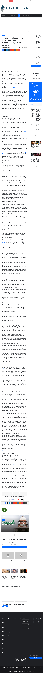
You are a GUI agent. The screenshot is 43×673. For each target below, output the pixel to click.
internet (4, 494)
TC (28, 628)
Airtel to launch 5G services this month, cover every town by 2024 (38, 37)
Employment (25, 15)
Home (2, 15)
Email (3, 600)
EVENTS (2, 628)
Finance (3, 622)
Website (16, 600)
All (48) (36, 65)
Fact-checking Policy (11, 671)
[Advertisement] (21, 24)
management (8, 412)
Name (3, 597)
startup (23, 628)
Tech (21, 15)
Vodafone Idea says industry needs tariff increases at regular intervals (38, 49)
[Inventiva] (14, 8)
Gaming (3, 640)
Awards (27, 671)
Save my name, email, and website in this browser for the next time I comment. (13, 604)
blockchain (14, 464)
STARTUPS (2, 635)
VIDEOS (2, 652)
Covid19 (24, 621)
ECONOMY (27, 621)
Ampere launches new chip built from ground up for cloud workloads (38, 120)
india (28, 624)
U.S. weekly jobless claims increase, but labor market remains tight (38, 55)
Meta (15, 494)
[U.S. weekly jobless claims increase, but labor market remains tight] (33, 54)
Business (8, 15)
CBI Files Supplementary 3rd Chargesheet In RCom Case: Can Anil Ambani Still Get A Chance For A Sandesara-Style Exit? (14, 576)
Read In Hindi (30, 15)
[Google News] (12, 500)
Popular (31, 104)
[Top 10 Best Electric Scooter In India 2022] (33, 130)
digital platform (14, 87)
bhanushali (4, 47)
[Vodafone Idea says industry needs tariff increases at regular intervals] (33, 48)
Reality (7, 496)
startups (26, 628)
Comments (39, 104)
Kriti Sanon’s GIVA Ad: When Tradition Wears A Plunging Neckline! (33, 146)
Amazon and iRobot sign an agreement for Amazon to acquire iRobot (38, 43)
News (26, 627)
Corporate (3, 619)
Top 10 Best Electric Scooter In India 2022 (38, 130)
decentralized (12, 267)
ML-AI (2, 643)
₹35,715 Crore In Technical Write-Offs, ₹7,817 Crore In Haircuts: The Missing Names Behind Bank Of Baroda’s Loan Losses (23, 576)
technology (15, 496)
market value (10, 494)
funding (23, 624)
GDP (2, 623)
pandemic (29, 627)
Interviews (15, 15)
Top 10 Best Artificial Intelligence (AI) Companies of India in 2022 (38, 109)
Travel (2, 647)
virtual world (22, 496)
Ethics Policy (15, 671)
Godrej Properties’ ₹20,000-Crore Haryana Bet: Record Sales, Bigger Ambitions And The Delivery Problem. (5, 576)
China (26, 618)
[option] (15, 523)
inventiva (26, 625)
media (23, 627)
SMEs (2, 626)
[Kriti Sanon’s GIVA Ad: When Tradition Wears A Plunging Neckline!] (33, 142)
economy (3, 242)
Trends (19, 15)
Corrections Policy (20, 671)
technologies (4, 103)
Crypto (8, 217)
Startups (4, 15)
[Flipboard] (20, 500)
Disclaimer (24, 671)
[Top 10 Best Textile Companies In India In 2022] (33, 125)
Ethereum (3, 184)
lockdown (30, 625)
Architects (4, 368)
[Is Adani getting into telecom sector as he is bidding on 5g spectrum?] (33, 60)
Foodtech (3, 639)
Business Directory (31, 671)
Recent (35, 104)
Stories (11, 15)
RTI (1, 632)
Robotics (3, 644)
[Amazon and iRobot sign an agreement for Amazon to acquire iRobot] (33, 42)
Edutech (3, 636)
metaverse (20, 494)
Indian (23, 625)
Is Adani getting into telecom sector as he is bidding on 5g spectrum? (38, 61)
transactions (16, 479)
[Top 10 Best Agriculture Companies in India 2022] (33, 115)
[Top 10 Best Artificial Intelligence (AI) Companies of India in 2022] (33, 109)
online (25, 494)
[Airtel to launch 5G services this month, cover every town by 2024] (33, 36)
